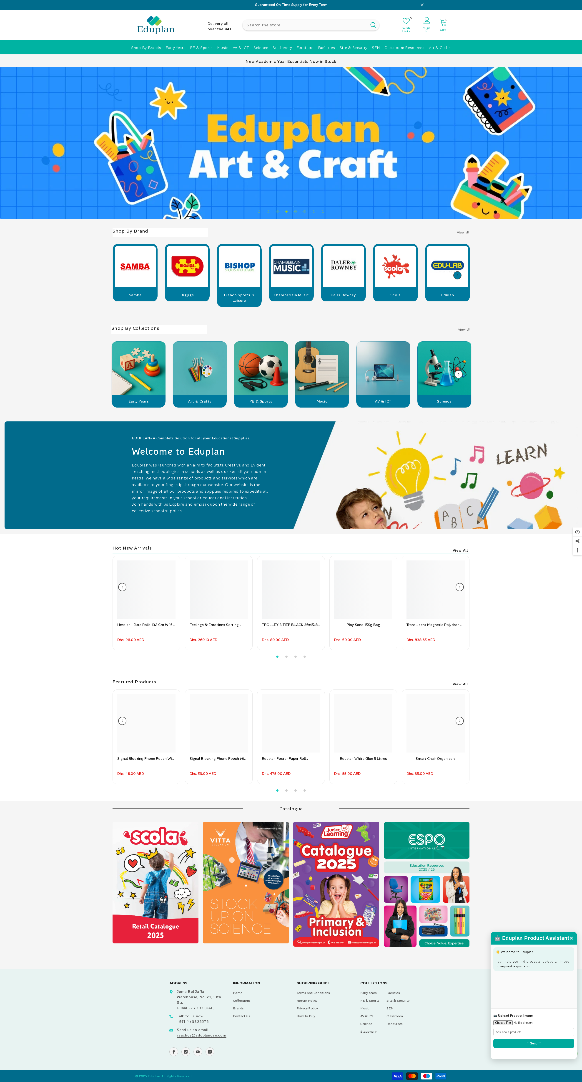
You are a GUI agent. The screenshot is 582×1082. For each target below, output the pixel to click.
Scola (395, 386)
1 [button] (259, 303)
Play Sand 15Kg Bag (363, 715)
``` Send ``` (534, 1043)
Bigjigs (187, 386)
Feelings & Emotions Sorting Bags (214, 716)
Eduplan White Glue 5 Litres (363, 849)
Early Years (138, 492)
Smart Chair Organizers (436, 849)
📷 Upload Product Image (513, 1015)
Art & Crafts (200, 492)
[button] (457, 366)
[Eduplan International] (135, 359)
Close (422, 5)
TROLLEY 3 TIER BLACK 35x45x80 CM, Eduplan (291, 716)
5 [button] (295, 303)
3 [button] (277, 303)
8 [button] (323, 303)
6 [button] (305, 303)
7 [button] (314, 303)
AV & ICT (383, 492)
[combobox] (305, 24)
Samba (135, 386)
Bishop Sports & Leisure (239, 389)
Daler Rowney (343, 386)
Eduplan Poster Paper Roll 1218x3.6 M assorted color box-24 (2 (291, 849)
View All (460, 641)
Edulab (447, 386)
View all (463, 323)
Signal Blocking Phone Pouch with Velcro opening (219, 849)
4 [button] (286, 303)
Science (444, 492)
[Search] (311, 24)
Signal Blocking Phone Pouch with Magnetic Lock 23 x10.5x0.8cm (146, 849)
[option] (291, 5)
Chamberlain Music (291, 386)
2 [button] (268, 303)
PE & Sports (261, 492)
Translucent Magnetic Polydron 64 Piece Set (432, 716)
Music (322, 492)
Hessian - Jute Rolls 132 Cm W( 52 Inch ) (146, 716)
